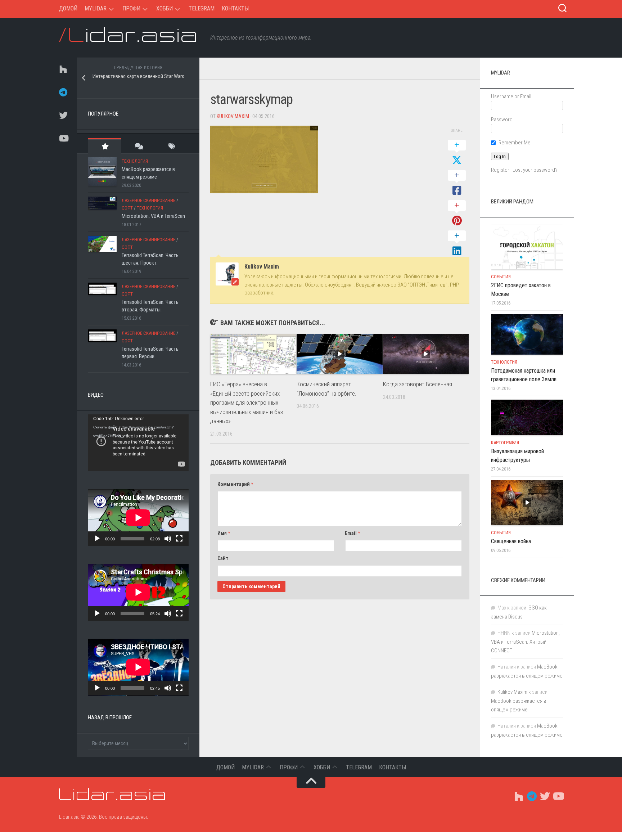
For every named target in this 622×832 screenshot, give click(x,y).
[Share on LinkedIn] (457, 243)
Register (500, 170)
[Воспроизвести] (97, 538)
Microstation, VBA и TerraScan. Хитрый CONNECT (525, 642)
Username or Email (511, 96)
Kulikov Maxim (233, 116)
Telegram (202, 8)
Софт (127, 208)
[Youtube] (62, 138)
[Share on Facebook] (457, 183)
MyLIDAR (96, 8)
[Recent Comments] (138, 146)
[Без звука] (167, 538)
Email (352, 533)
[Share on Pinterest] (457, 213)
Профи (131, 8)
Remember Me (515, 142)
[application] (138, 442)
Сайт (223, 558)
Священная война (511, 541)
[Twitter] (62, 115)
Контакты (235, 8)
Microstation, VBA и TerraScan (153, 216)
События (501, 276)
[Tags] (172, 146)
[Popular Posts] (104, 146)
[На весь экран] (179, 538)
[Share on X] (457, 153)
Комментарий (235, 484)
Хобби (164, 8)
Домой (68, 8)
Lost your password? (535, 170)
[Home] (62, 69)
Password (502, 119)
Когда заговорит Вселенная (417, 384)
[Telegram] (62, 92)
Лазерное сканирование (148, 200)
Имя (223, 533)
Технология (135, 161)
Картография (505, 442)
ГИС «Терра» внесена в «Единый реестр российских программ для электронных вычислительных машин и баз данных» (246, 402)
